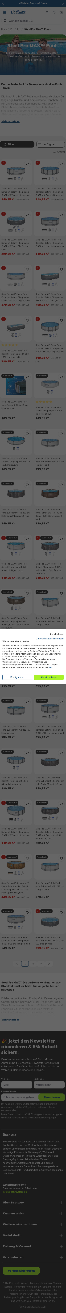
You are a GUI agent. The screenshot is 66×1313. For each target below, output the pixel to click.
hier (50, 667)
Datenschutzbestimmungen (50, 638)
